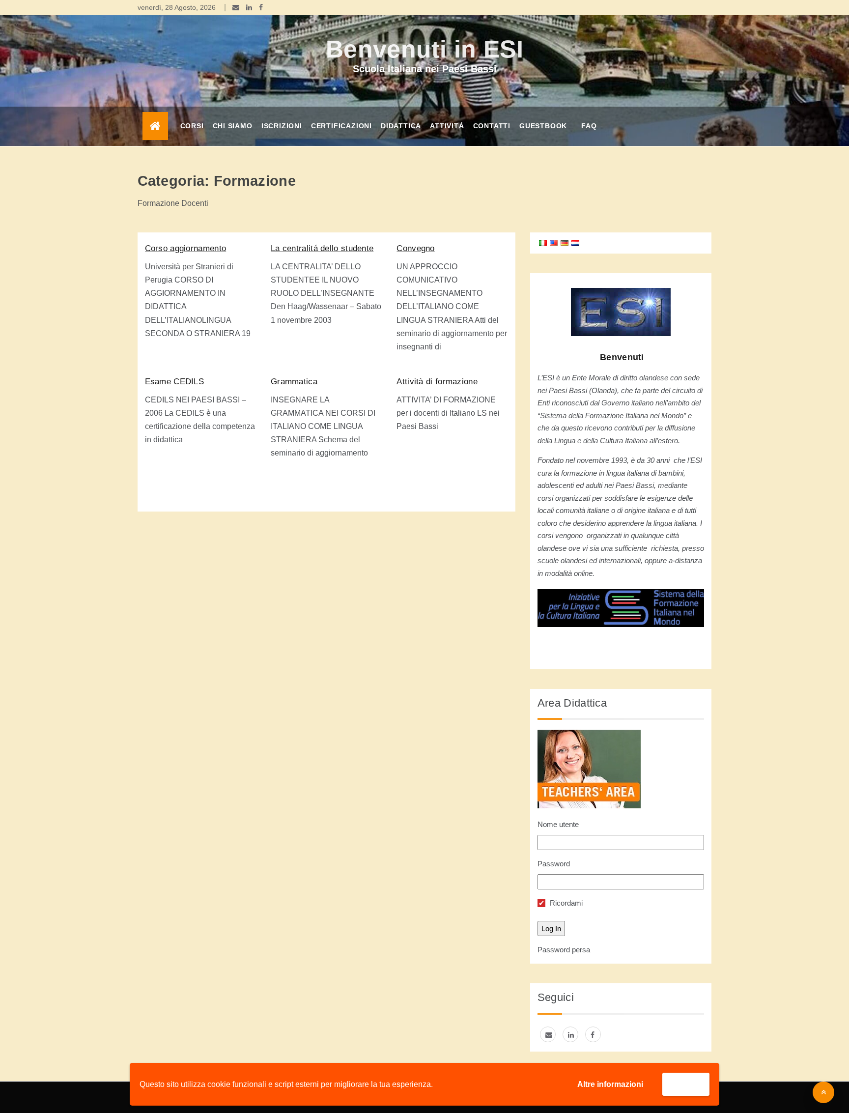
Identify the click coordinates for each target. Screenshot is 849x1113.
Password (554, 863)
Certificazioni (341, 126)
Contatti (491, 126)
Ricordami (565, 903)
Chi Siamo (233, 126)
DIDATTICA (401, 126)
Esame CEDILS (174, 381)
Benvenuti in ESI (424, 49)
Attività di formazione (437, 381)
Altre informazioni (610, 1084)
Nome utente (558, 824)
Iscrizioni (281, 126)
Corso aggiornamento (185, 248)
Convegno (415, 248)
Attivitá (447, 126)
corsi (192, 126)
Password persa (564, 949)
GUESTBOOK (543, 126)
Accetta (686, 1084)
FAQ (588, 126)
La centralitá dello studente (322, 248)
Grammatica (294, 381)
